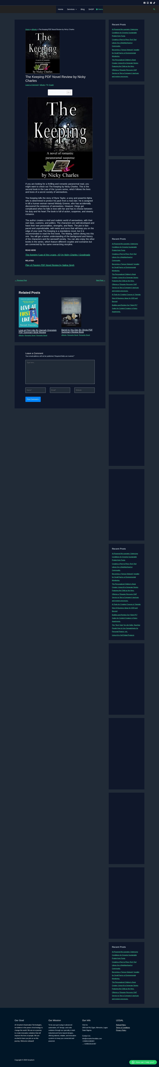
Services (71, 9)
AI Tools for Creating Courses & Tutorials (126, 294)
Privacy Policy (121, 1030)
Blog (83, 9)
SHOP (91, 9)
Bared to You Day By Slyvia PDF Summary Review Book (77, 331)
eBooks (42, 85)
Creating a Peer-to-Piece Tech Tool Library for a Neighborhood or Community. (124, 43)
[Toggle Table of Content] (67, 92)
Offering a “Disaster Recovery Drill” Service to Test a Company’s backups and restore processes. (125, 73)
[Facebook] (144, 3)
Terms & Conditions (123, 1027)
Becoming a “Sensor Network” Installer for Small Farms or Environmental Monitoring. (125, 53)
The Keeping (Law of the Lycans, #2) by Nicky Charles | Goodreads (57, 255)
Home (60, 9)
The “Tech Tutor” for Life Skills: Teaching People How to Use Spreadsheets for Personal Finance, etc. (126, 628)
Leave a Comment (32, 85)
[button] (76, 9)
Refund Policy (121, 1025)
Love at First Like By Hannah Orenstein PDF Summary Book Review (38, 331)
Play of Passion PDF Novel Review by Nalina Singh (49, 265)
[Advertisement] (126, 120)
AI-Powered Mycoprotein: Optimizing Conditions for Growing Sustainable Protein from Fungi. (125, 32)
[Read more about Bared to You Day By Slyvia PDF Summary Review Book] (71, 312)
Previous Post (21, 280)
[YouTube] (148, 3)
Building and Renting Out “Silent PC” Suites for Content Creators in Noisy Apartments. (124, 308)
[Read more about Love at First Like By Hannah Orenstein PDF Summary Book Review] (28, 312)
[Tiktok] (154, 3)
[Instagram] (151, 3)
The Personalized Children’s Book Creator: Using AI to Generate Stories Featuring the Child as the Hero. (125, 63)
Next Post (100, 280)
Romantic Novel (30, 335)
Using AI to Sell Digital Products (123, 635)
